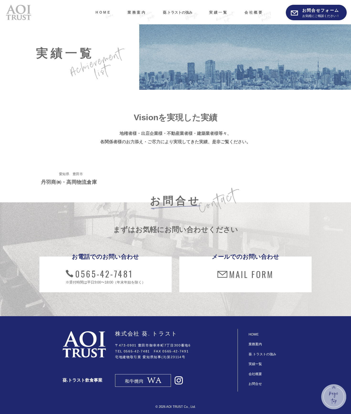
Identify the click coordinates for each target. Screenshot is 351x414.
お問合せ (255, 384)
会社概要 (254, 12)
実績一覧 (218, 12)
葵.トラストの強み (177, 12)
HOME (103, 12)
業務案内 (137, 12)
